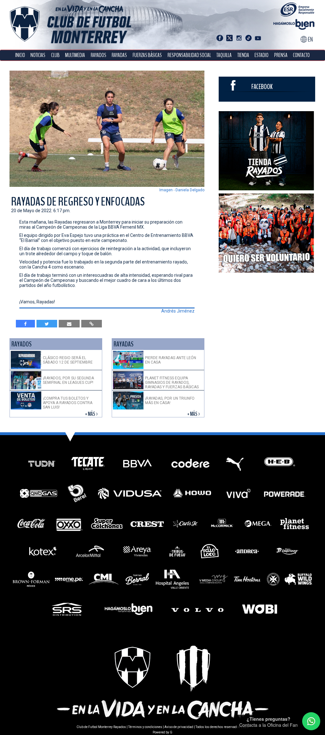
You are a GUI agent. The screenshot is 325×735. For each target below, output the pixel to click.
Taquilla (224, 55)
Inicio (20, 55)
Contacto (301, 55)
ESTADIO (262, 55)
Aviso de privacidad (178, 727)
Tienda (243, 55)
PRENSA (281, 55)
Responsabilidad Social (189, 55)
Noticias (37, 55)
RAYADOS (98, 55)
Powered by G (162, 732)
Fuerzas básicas (147, 55)
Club (55, 55)
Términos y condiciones (145, 727)
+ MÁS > (92, 414)
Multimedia (75, 55)
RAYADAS (119, 55)
